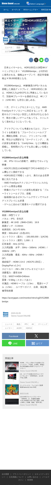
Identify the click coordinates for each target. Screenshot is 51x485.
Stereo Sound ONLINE (20, 41)
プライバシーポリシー (22, 474)
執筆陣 (30, 480)
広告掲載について (16, 477)
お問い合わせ (32, 477)
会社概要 (5, 474)
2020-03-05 (16, 39)
